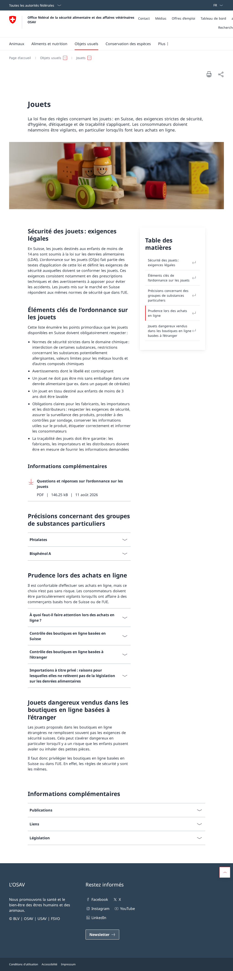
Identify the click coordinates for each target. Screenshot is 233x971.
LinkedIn (98, 917)
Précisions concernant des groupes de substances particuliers (168, 295)
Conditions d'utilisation (23, 964)
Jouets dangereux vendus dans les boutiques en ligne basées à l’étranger (169, 331)
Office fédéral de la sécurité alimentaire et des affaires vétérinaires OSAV (81, 19)
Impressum (68, 964)
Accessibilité (49, 964)
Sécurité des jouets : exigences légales (163, 262)
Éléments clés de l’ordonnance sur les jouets (169, 277)
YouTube (127, 908)
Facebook (99, 899)
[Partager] (221, 74)
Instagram (100, 908)
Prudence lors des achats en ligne (167, 313)
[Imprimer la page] (209, 74)
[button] (16, 43)
